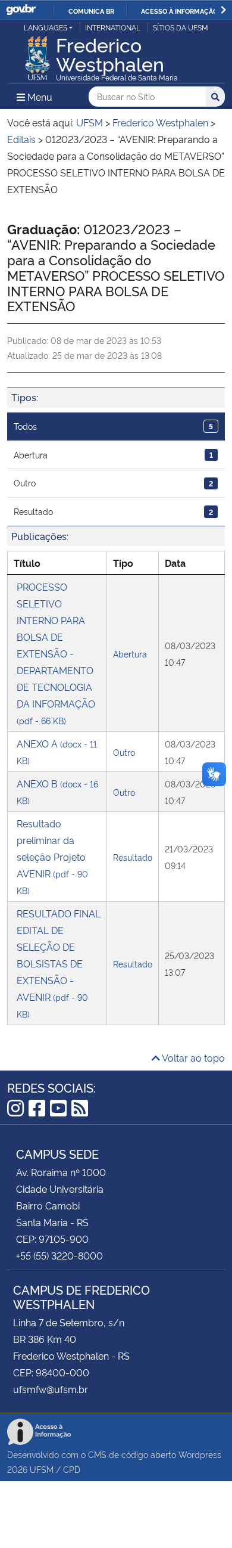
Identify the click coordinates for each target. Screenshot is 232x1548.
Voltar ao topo (192, 1057)
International (112, 27)
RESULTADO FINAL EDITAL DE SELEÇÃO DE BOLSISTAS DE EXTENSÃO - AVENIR (59, 963)
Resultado (113, 511)
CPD (71, 1469)
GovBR (21, 9)
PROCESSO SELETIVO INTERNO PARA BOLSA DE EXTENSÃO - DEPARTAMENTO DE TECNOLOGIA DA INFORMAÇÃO (56, 653)
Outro (113, 482)
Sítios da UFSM (180, 27)
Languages (45, 27)
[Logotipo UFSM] (37, 54)
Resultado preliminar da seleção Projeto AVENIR (52, 856)
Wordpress (199, 1454)
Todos (113, 426)
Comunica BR (91, 10)
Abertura (113, 454)
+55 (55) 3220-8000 (59, 1255)
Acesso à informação (179, 10)
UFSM (42, 1469)
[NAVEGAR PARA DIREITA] (223, 10)
